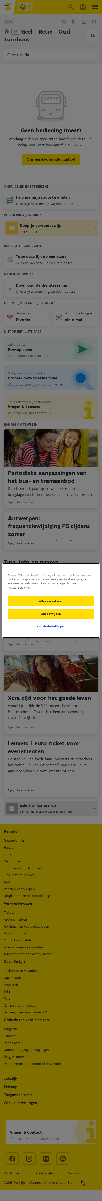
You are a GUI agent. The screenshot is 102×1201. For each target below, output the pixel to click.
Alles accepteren (51, 601)
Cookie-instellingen (51, 626)
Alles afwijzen (51, 614)
